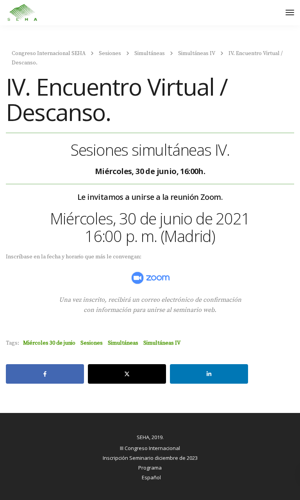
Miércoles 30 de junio (49, 343)
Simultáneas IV (161, 343)
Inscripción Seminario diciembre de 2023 (150, 457)
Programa (150, 467)
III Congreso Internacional (150, 448)
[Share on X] (127, 374)
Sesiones (91, 343)
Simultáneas (123, 343)
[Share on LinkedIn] (209, 374)
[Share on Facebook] (45, 374)
